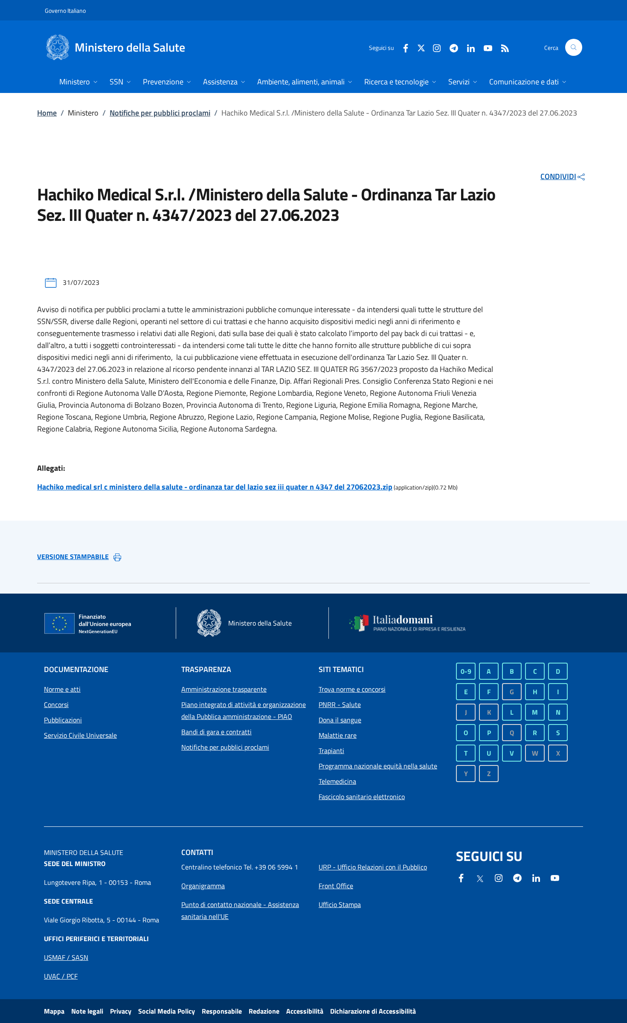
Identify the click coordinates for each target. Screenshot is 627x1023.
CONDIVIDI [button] (558, 176)
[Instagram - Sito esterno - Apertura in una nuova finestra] (433, 47)
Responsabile (222, 1011)
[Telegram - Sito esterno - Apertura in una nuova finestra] (517, 877)
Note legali (87, 1011)
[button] (573, 47)
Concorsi (56, 704)
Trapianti (331, 750)
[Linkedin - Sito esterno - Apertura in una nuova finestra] (467, 47)
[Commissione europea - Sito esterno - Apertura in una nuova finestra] (88, 623)
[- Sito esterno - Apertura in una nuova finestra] (555, 877)
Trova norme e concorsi (352, 689)
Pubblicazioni (63, 720)
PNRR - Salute (340, 704)
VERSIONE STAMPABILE (73, 556)
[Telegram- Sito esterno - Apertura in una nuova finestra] (450, 47)
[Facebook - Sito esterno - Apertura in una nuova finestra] (402, 47)
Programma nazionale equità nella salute (378, 766)
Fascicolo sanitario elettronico (362, 796)
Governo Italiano (65, 10)
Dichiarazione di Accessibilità (373, 1011)
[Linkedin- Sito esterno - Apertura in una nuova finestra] (536, 877)
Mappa (54, 1011)
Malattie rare (338, 735)
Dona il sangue (340, 720)
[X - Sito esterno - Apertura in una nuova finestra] (421, 47)
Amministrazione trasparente (224, 689)
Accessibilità (304, 1011)
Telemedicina (337, 781)
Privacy (120, 1011)
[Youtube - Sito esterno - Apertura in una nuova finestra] (484, 47)
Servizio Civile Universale (80, 735)
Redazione (264, 1011)
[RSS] (501, 47)
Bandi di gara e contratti (216, 732)
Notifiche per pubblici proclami (160, 113)
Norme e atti (62, 689)
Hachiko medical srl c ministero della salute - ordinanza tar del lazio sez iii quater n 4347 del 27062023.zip (214, 487)
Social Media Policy (166, 1011)
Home (47, 113)
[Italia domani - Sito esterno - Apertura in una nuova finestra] (412, 623)
